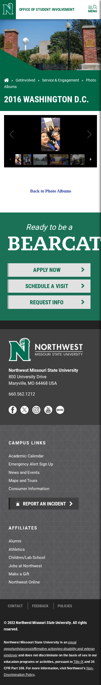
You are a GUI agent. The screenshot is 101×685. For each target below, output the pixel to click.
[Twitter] (24, 412)
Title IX (78, 662)
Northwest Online (24, 582)
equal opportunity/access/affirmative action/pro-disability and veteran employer (49, 648)
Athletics (17, 549)
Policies (65, 605)
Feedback (40, 605)
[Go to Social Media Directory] (60, 412)
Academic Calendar (26, 455)
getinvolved (25, 80)
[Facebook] (13, 412)
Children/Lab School (27, 557)
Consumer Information (29, 488)
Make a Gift (19, 573)
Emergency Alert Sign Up (31, 464)
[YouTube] (48, 412)
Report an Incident (44, 503)
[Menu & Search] (92, 9)
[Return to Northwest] (8, 9)
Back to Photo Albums (50, 191)
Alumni (15, 541)
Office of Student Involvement (47, 9)
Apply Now (47, 270)
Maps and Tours (23, 480)
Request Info (47, 302)
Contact (15, 605)
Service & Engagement (60, 80)
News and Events (24, 472)
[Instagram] (36, 412)
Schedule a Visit (46, 286)
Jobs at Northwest (25, 565)
